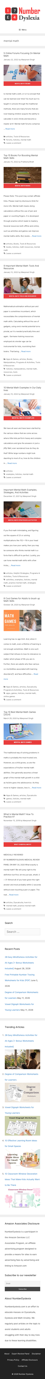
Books (16, 244)
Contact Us (22, 1366)
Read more (10, 129)
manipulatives (19, 369)
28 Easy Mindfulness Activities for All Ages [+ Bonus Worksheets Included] (21, 963)
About (6, 1354)
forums (9, 140)
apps (8, 693)
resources (8, 372)
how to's (27, 902)
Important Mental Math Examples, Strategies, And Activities (20, 491)
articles (9, 136)
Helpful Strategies (21, 573)
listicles (16, 140)
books (8, 247)
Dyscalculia (31, 687)
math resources (26, 247)
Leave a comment (13, 143)
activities (10, 579)
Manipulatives (9, 362)
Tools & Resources (22, 136)
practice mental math (18, 583)
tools (15, 372)
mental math (26, 140)
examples (10, 474)
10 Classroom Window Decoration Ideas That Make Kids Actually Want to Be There (22, 1179)
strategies (31, 583)
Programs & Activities (25, 362)
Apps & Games (12, 359)
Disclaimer (36, 1354)
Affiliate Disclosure (30, 1360)
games (14, 693)
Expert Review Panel (20, 1354)
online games (9, 696)
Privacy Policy (13, 1360)
